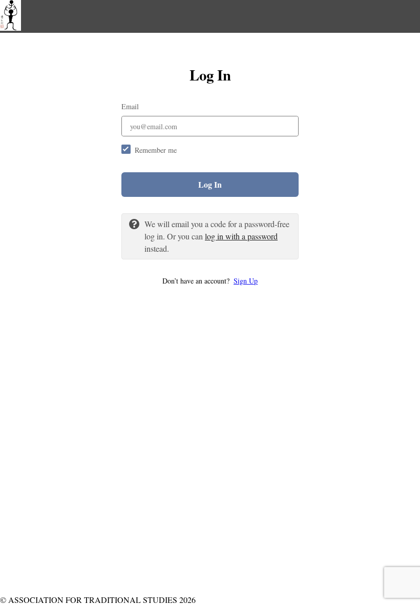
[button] (210, 281)
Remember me (156, 150)
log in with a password (241, 236)
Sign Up (246, 281)
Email (130, 106)
